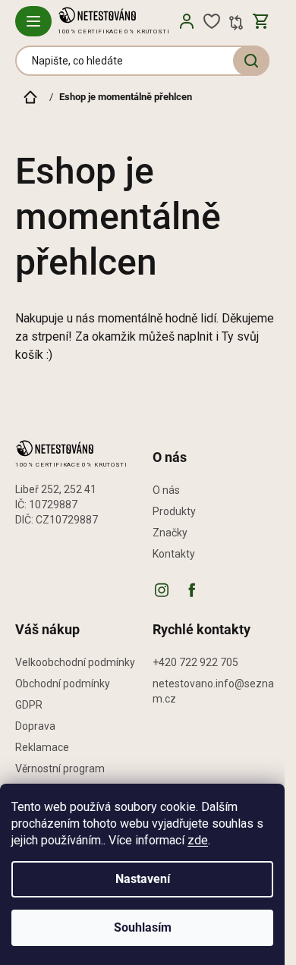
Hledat (251, 61)
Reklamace (42, 747)
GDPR (29, 705)
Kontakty (174, 554)
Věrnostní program (60, 768)
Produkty (174, 511)
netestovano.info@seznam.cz (213, 691)
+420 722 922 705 (195, 662)
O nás (166, 490)
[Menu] (33, 21)
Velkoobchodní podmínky (75, 662)
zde (197, 840)
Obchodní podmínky (62, 683)
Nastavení (142, 879)
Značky (170, 533)
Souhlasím (143, 927)
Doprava (35, 726)
